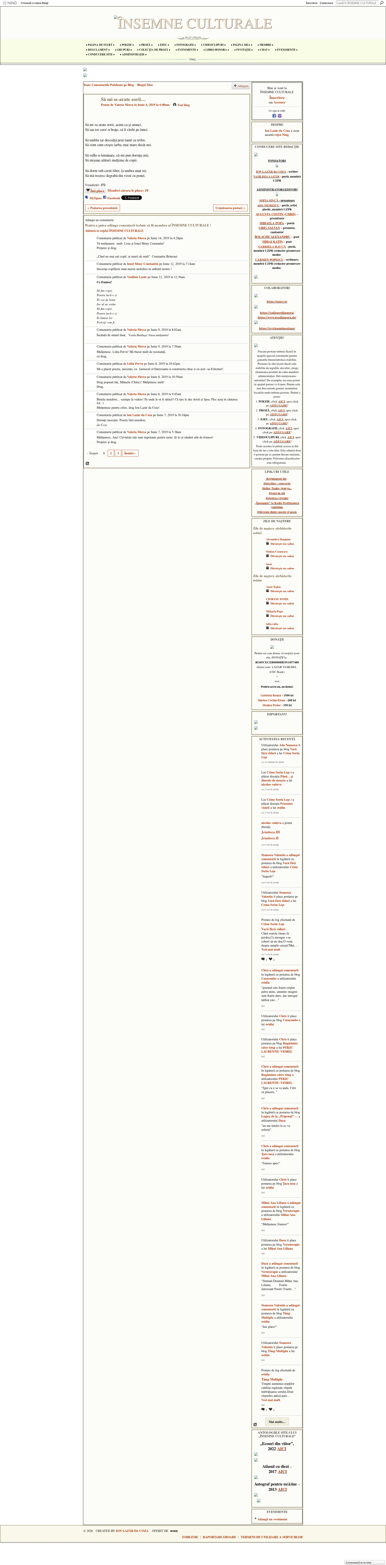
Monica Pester (271, 705)
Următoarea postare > (230, 207)
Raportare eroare (219, 1537)
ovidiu (281, 807)
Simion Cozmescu (276, 551)
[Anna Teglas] (258, 593)
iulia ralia (272, 624)
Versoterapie (291, 1210)
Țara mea (267, 1154)
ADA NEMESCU (268, 205)
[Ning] (9, 3)
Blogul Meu (145, 84)
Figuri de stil (277, 493)
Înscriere (311, 3)
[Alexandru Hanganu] (258, 545)
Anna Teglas (273, 587)
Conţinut (88, 464)
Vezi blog (183, 105)
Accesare (279, 102)
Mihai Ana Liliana (273, 1202)
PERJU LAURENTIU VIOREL (277, 1049)
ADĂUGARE (278, 405)
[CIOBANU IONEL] (258, 605)
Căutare (382, 3)
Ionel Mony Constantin (142, 263)
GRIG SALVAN (269, 227)
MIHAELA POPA (272, 223)
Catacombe (269, 978)
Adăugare (243, 86)
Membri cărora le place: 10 (127, 190)
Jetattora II (270, 838)
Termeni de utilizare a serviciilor (272, 1537)
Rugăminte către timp (276, 1074)
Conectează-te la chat (358, 1562)
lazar (269, 564)
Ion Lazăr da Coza (139, 415)
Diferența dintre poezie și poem (277, 512)
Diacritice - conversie (277, 483)
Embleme (190, 1537)
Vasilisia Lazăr (137, 276)
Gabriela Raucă (271, 695)
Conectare (326, 3)
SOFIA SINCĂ (268, 200)
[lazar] (258, 570)
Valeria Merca (123, 104)
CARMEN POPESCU (269, 259)
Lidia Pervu (135, 363)
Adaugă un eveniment (272, 1519)
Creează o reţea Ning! (34, 3)
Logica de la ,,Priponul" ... (279, 1116)
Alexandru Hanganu (278, 539)
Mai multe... (277, 1421)
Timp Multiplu (278, 1351)
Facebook (113, 198)
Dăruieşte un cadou (282, 544)
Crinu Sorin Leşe (278, 772)
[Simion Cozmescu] (258, 558)
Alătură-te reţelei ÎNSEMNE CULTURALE (114, 230)
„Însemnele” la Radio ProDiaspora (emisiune (277, 505)
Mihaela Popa (274, 611)
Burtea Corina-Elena (271, 700)
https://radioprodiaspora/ (277, 312)
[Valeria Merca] (91, 108)
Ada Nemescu (288, 745)
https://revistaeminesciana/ (277, 328)
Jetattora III (270, 832)
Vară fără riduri (279, 900)
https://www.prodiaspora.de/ (277, 317)
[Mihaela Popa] (258, 618)
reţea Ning (282, 134)
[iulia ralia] (258, 630)
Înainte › (130, 453)
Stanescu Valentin (273, 855)
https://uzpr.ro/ (277, 301)
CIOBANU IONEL (277, 599)
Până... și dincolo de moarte (277, 778)
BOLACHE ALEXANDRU (272, 236)
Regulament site (276, 478)
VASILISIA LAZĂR (266, 176)
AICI (281, 401)
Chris (265, 970)
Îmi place (97, 190)
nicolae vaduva (271, 784)
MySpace (96, 198)
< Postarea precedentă (102, 207)
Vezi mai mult (270, 949)
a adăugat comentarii (284, 970)
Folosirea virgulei (277, 498)
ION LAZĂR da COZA (271, 171)
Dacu (282, 1120)
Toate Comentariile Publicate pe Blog (108, 84)
